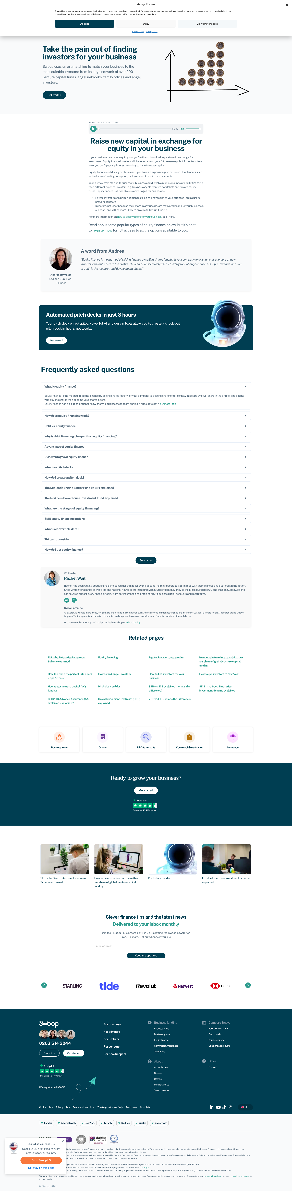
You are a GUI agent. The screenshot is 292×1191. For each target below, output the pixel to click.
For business (112, 1024)
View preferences (207, 23)
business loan (168, 403)
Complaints (146, 1107)
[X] (74, 599)
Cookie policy (138, 31)
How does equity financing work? (66, 415)
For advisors (112, 1031)
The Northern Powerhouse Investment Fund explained (81, 498)
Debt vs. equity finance (60, 426)
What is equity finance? (60, 386)
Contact (158, 1079)
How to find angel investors (114, 674)
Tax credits (159, 1051)
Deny (146, 23)
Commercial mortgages (166, 1045)
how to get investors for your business (139, 216)
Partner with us (161, 1084)
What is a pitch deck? (59, 467)
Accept (84, 23)
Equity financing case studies (166, 657)
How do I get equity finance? (63, 549)
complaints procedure (239, 1176)
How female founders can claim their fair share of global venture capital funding (221, 661)
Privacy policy (152, 31)
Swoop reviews (161, 1090)
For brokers (111, 1039)
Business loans (161, 1028)
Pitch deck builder (109, 686)
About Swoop (161, 1067)
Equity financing (108, 657)
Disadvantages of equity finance (66, 457)
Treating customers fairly (110, 1107)
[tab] (146, 386)
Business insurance (218, 1028)
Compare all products (219, 1045)
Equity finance (161, 1040)
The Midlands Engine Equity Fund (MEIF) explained (79, 488)
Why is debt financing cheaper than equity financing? (80, 436)
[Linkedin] (66, 599)
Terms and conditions (83, 1107)
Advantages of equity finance (64, 446)
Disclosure (131, 1107)
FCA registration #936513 (52, 1087)
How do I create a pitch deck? (64, 477)
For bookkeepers (115, 1054)
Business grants (162, 1034)
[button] (287, 4)
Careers (158, 1073)
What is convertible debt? (61, 529)
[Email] (146, 946)
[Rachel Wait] (52, 578)
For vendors (111, 1046)
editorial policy (133, 622)
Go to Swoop (41, 1160)
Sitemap (213, 1067)
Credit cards (215, 1034)
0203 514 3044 (55, 1043)
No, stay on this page (41, 1167)
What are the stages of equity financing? (72, 508)
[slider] (134, 129)
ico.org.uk (145, 1167)
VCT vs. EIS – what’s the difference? (170, 699)
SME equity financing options (64, 518)
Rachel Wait (75, 578)
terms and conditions (213, 1176)
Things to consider (56, 539)
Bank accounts (216, 1040)
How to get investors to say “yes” (219, 674)
